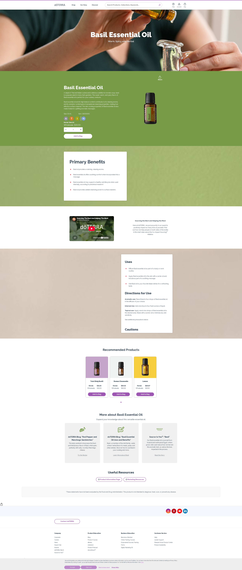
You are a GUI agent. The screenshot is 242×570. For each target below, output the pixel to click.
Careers (56, 540)
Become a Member (126, 537)
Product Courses (93, 540)
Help (155, 537)
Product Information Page (110, 479)
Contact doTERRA (67, 521)
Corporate (57, 537)
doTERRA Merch (59, 550)
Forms (123, 545)
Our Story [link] (83, 5)
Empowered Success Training (130, 542)
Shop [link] (73, 5)
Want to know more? (104, 567)
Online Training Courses (128, 540)
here (142, 562)
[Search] (159, 5)
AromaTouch (92, 550)
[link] (173, 4)
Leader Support (159, 540)
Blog (89, 537)
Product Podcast (93, 547)
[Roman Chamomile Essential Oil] (121, 367)
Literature (90, 545)
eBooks (90, 542)
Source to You (58, 552)
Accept (72, 567)
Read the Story (160, 455)
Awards (56, 547)
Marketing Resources (135, 479)
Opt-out (89, 567)
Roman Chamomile (121, 381)
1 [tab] (121, 402)
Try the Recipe (82, 455)
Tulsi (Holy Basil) (96, 381)
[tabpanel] (97, 377)
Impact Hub (57, 545)
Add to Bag (78, 136)
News (56, 542)
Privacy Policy (115, 567)
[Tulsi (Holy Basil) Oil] (97, 367)
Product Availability (160, 545)
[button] (66, 118)
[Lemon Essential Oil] (145, 367)
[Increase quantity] (81, 129)
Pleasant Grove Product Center (163, 542)
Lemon (145, 381)
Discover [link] (95, 5)
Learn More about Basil (121, 455)
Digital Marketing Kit (127, 547)
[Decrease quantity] (66, 129)
